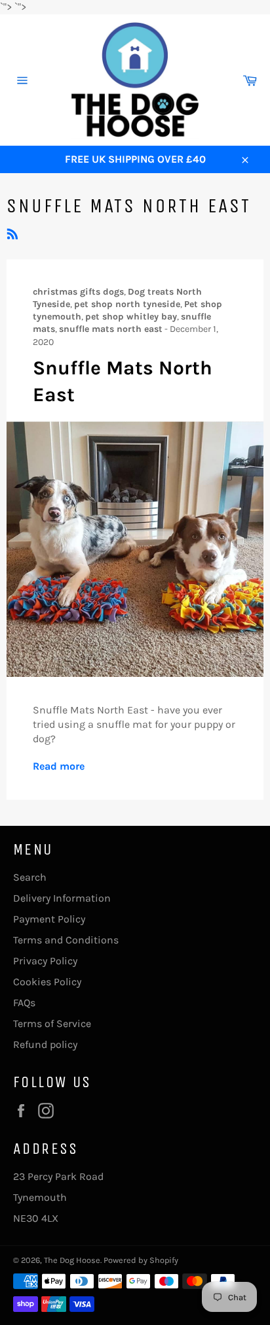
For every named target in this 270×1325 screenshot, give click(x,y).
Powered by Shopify (141, 1260)
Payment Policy (49, 919)
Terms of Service (52, 1023)
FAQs (24, 1002)
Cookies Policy (47, 981)
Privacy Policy (45, 961)
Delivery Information (62, 898)
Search (30, 877)
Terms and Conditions (66, 940)
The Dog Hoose (72, 1260)
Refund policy (45, 1044)
